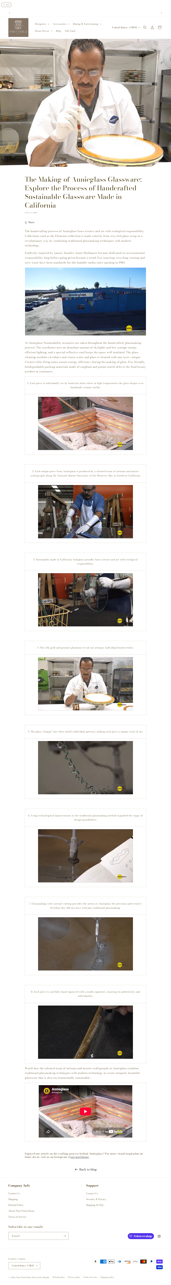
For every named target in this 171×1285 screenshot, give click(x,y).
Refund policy (58, 1277)
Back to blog (88, 1169)
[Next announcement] (161, 13)
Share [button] (31, 222)
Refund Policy (16, 1205)
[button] (42, 23)
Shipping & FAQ (94, 1205)
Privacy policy (74, 1277)
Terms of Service (17, 1217)
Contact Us (14, 1193)
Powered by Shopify (40, 1277)
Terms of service (90, 1277)
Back (7, 5)
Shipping (13, 1199)
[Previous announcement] (9, 13)
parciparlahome (79, 1157)
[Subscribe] (64, 1236)
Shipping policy (107, 1277)
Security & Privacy (96, 1199)
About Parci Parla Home (21, 1211)
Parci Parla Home (24, 1277)
